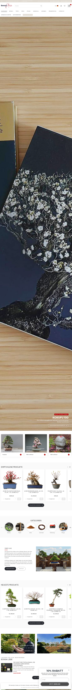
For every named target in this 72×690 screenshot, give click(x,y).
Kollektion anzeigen (35, 505)
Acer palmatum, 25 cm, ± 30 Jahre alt (33, 609)
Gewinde (43, 11)
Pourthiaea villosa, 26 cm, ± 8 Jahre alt (56, 491)
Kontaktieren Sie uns (66, 1)
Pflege (28, 11)
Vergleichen (7, 498)
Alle (35, 677)
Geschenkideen (17, 14)
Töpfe (17, 11)
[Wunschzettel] (64, 5)
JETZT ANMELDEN (54, 684)
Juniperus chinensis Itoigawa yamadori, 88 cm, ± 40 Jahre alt (55, 610)
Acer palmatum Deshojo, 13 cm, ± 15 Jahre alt (11, 491)
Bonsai (11, 11)
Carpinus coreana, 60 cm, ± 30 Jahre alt (11, 609)
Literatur (61, 11)
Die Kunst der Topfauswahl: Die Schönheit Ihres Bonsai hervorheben (24, 663)
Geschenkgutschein (55, 1)
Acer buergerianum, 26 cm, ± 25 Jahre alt (33, 491)
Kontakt (21, 568)
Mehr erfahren (10, 568)
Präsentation (52, 11)
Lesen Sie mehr (17, 673)
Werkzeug (36, 11)
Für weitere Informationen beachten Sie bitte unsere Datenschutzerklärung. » (36, 687)
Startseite (4, 11)
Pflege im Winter (27, 14)
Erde (23, 11)
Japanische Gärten (6, 14)
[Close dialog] (69, 670)
